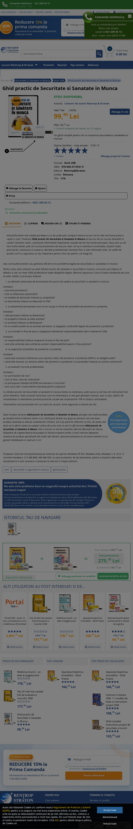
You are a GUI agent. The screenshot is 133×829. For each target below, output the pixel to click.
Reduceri (93, 65)
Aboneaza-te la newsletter (18, 73)
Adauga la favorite (19, 188)
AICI (57, 820)
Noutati (62, 65)
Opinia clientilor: (63, 145)
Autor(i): (58, 103)
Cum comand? (8, 12)
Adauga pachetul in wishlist (77, 576)
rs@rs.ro (68, 502)
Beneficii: (10, 209)
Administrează (110, 817)
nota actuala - (81, 145)
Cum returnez (62, 12)
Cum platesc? (26, 12)
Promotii (48, 65)
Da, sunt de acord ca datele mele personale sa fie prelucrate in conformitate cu (95, 767)
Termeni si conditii (100, 800)
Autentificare (122, 12)
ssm (7, 469)
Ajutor (40, 188)
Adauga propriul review (115, 156)
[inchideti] (128, 18)
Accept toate (109, 810)
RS (11, 80)
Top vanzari (77, 65)
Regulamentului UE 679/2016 (79, 32)
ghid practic (59, 469)
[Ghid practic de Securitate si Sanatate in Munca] (28, 139)
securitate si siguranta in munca (31, 469)
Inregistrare (100, 12)
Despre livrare (44, 12)
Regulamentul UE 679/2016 (94, 768)
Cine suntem (52, 800)
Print (10, 195)
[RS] (10, 50)
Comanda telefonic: (20, 202)
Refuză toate (109, 823)
